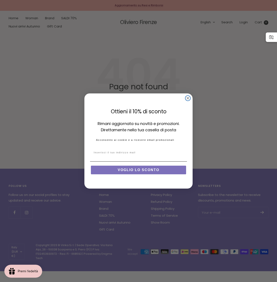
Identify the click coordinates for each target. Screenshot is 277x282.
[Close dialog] (187, 98)
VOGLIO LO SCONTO (138, 170)
